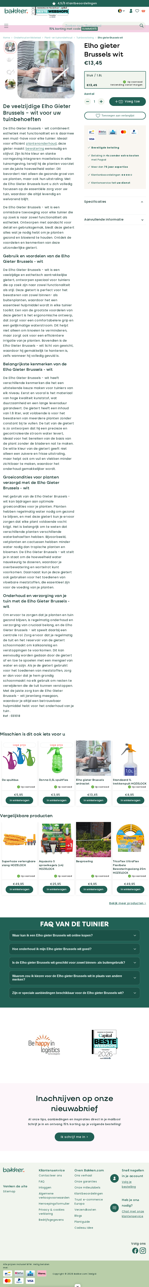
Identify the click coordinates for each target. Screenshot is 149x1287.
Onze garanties (85, 1181)
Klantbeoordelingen (88, 1193)
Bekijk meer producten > (127, 903)
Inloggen (45, 1187)
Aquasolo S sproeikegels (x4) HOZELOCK (51, 865)
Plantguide (82, 1222)
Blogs (78, 1216)
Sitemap (9, 1191)
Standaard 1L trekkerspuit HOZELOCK (130, 781)
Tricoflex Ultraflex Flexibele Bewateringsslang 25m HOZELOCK (129, 866)
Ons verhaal (83, 1175)
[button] (4, 26)
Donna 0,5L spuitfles (53, 780)
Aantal (89, 94)
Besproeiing (84, 861)
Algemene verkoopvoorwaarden (54, 1196)
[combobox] (104, 26)
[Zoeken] (141, 25)
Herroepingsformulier (54, 1204)
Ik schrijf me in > (74, 1137)
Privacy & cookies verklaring (51, 1212)
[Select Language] (121, 12)
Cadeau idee (83, 1228)
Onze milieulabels (87, 1187)
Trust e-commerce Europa (88, 1202)
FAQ (42, 1181)
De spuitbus (10, 780)
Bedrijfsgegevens (51, 1220)
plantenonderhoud (41, 143)
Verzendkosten (85, 1210)
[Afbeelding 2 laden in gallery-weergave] (10, 47)
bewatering (34, 148)
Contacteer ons (50, 1175)
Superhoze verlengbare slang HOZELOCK (19, 863)
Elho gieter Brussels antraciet (90, 781)
